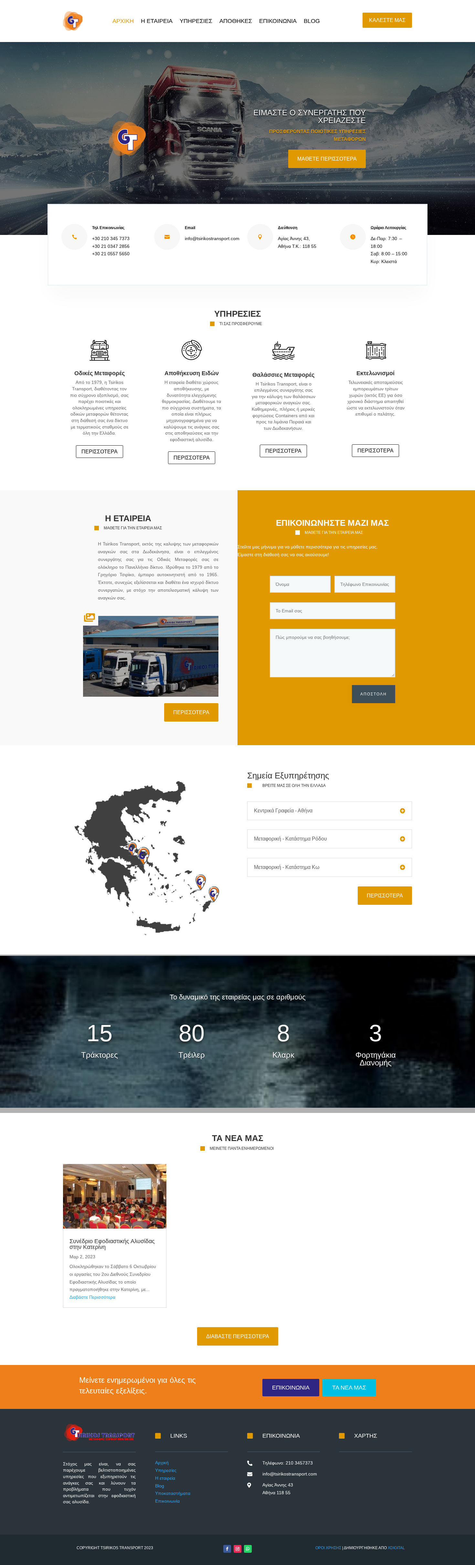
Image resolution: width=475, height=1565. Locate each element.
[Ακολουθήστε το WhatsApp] (248, 1549)
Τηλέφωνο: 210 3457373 (287, 1462)
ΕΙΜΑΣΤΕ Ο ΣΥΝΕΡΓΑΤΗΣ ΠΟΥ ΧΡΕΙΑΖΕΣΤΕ (309, 116)
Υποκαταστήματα (172, 1493)
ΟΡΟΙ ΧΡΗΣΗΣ (328, 1548)
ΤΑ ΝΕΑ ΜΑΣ (349, 1387)
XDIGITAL (396, 1548)
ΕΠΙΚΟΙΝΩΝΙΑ (291, 1387)
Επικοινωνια (278, 21)
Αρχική (162, 1462)
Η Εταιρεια (157, 21)
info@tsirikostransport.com (289, 1473)
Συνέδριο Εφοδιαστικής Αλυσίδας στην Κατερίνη (112, 1244)
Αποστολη (373, 694)
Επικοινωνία (167, 1501)
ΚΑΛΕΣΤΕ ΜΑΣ (387, 20)
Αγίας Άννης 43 (277, 1484)
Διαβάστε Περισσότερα (92, 1297)
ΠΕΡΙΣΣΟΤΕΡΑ (99, 451)
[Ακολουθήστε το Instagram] (237, 1549)
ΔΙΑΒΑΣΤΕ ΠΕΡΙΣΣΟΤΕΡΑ (237, 1336)
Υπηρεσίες (165, 1470)
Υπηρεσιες (196, 21)
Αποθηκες (235, 21)
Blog (312, 21)
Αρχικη (123, 21)
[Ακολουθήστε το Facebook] (227, 1549)
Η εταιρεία (165, 1478)
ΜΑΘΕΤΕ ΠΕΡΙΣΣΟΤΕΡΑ (327, 159)
